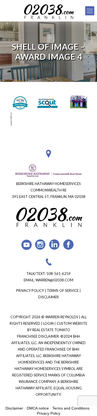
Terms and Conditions (70, 408)
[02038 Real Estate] (48, 11)
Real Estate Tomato (51, 330)
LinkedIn (54, 244)
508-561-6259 (58, 273)
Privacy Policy (30, 290)
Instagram (40, 244)
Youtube (26, 244)
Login (48, 323)
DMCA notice (38, 408)
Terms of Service (63, 290)
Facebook (68, 244)
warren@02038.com (54, 280)
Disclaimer (48, 297)
